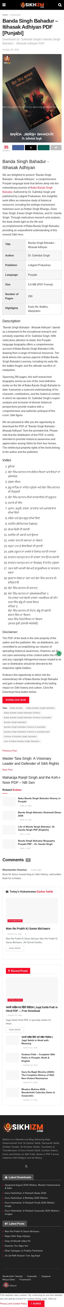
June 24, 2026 (25, 820)
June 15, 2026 (25, 806)
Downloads (16, 15)
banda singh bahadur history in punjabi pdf (26, 732)
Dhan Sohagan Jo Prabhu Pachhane (24, 1250)
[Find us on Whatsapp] (9, 1166)
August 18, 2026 (30, 1065)
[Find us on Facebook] (3, 1166)
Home (5, 15)
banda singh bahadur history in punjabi (24, 727)
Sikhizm (13, 1286)
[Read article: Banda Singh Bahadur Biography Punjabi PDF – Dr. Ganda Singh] (9, 844)
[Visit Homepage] (32, 5)
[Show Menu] (4, 5)
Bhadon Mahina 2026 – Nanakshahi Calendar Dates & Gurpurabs (38, 1092)
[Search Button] (60, 5)
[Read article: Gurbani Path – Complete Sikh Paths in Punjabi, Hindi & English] (12, 1057)
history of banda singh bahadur (20, 736)
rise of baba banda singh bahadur (22, 741)
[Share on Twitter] (31, 147)
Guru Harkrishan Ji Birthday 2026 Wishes (26, 1198)
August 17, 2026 (30, 1100)
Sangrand (45, 1276)
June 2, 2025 (25, 848)
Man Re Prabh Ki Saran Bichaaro (28, 928)
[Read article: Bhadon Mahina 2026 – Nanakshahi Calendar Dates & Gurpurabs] (12, 1092)
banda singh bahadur (15, 722)
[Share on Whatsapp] (44, 147)
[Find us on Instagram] (15, 1166)
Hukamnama (15, 921)
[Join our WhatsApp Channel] (59, 653)
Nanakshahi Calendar (12, 1276)
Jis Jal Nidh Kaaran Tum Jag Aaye (22, 1255)
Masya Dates (8, 1279)
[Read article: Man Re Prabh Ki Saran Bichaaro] (32, 911)
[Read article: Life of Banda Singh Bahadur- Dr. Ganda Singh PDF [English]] (9, 830)
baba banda (16, 708)
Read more (16, 948)
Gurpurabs (32, 1276)
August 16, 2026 (30, 1082)
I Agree (36, 1303)
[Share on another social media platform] (56, 147)
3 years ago (36, 870)
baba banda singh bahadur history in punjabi (27, 717)
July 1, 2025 (24, 834)
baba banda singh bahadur (40, 708)
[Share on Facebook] (18, 147)
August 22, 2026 (14, 1015)
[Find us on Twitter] (26, 1166)
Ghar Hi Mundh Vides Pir (18, 1241)
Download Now (16, 700)
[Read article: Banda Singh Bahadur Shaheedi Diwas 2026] (9, 815)
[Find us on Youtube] (20, 1166)
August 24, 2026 (14, 934)
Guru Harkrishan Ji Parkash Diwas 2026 (25, 1193)
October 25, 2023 (10, 49)
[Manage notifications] (6, 1284)
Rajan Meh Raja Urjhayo (17, 1236)
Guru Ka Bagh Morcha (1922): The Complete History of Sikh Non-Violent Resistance (38, 1075)
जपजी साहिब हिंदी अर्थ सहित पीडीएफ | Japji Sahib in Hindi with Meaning (37, 1040)
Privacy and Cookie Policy (13, 1303)
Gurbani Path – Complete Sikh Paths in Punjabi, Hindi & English (38, 1057)
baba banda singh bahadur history (22, 713)
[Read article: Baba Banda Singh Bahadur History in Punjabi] (9, 801)
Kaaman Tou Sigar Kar (16, 1245)
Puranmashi (25, 1279)
